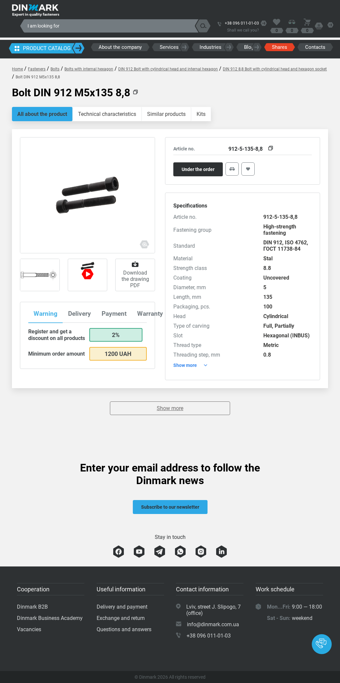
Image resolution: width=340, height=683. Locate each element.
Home (17, 69)
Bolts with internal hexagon (88, 69)
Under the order (198, 169)
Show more (170, 408)
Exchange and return (121, 618)
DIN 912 (272, 242)
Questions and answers (124, 629)
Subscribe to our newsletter (170, 507)
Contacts (315, 47)
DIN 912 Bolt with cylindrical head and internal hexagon (168, 69)
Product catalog (47, 48)
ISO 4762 (296, 242)
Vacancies (29, 629)
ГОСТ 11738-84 (281, 249)
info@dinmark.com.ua (213, 624)
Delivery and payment (122, 607)
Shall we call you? (243, 30)
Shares (279, 47)
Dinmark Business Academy (50, 618)
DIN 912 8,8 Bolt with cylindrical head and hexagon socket (275, 69)
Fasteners (36, 69)
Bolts (54, 69)
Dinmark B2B (32, 607)
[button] (322, 644)
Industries (210, 47)
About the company (120, 47)
